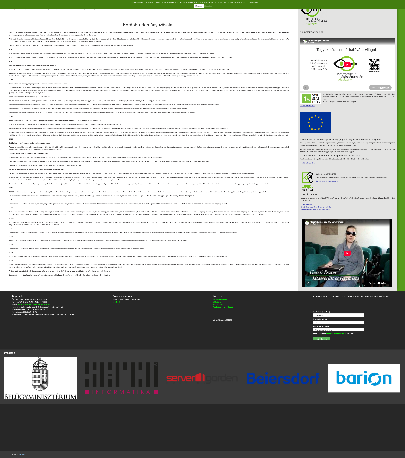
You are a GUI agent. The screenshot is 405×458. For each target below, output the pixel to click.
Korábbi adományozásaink (149, 25)
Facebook (116, 302)
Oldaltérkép (218, 302)
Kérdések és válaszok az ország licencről (315, 209)
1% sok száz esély (220, 299)
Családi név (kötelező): (321, 312)
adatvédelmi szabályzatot (336, 334)
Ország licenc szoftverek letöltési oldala (316, 207)
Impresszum (218, 304)
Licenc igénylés (306, 204)
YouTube (116, 304)
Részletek (208, 6)
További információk (307, 106)
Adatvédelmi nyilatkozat (223, 307)
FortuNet (22, 454)
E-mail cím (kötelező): (321, 326)
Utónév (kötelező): (320, 319)
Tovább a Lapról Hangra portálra (327, 181)
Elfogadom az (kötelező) (334, 334)
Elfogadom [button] (198, 6)
